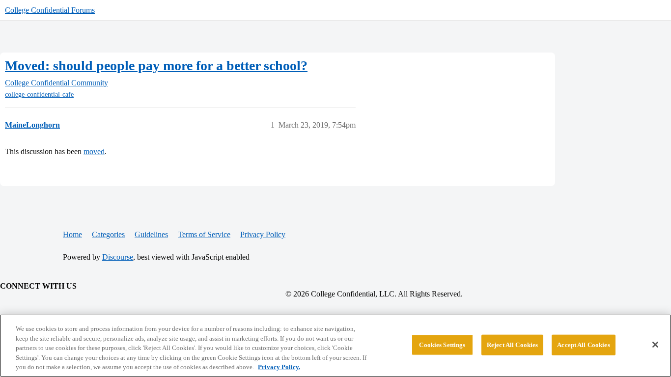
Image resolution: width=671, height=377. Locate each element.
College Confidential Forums (50, 10)
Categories (108, 234)
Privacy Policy (262, 234)
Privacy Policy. (279, 367)
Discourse (117, 257)
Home (72, 234)
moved (94, 151)
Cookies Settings (442, 345)
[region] (335, 345)
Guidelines (151, 234)
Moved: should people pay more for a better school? (156, 65)
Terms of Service (204, 234)
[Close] (655, 344)
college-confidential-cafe (39, 94)
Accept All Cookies (583, 345)
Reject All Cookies (512, 345)
